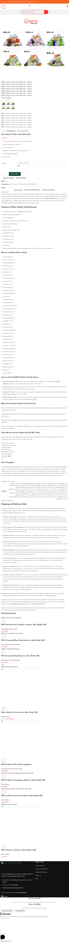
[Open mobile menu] (3, 7)
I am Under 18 (20, 910)
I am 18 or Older (7, 910)
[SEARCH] (46, 12)
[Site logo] (34, 6)
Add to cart (15, 174)
